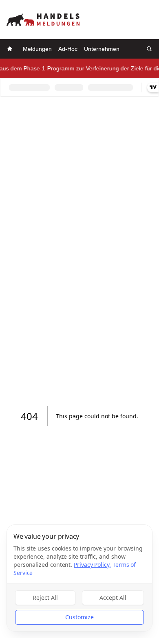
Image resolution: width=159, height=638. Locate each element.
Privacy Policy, (92, 564)
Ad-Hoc (67, 49)
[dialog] (79, 577)
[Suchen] (149, 49)
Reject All (45, 597)
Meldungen (37, 49)
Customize (79, 617)
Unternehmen (101, 49)
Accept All (112, 597)
